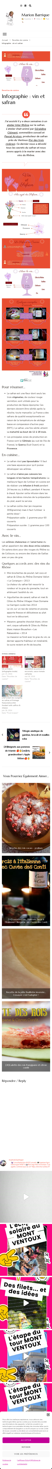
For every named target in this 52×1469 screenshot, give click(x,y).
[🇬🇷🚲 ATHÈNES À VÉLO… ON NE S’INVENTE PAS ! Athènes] (26, 1197)
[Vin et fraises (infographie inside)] (12, 662)
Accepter (26, 1440)
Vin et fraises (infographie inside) (9, 670)
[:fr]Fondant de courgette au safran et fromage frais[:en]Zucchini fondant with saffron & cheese (12, 703)
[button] (48, 1414)
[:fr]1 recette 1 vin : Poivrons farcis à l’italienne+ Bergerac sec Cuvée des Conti (26, 920)
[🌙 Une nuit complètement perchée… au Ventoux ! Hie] (26, 1250)
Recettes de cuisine (10, 90)
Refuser (26, 1447)
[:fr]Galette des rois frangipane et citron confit (26, 1066)
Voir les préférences (26, 1454)
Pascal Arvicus (13, 136)
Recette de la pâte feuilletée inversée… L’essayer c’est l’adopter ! (26, 993)
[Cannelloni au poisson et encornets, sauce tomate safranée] (35, 662)
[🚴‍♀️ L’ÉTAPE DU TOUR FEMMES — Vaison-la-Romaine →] (26, 1356)
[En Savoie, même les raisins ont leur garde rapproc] (26, 1303)
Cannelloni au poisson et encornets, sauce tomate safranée (35, 671)
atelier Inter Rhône (18, 125)
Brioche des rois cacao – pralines (26, 848)
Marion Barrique (35, 15)
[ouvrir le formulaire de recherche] (30, 6)
